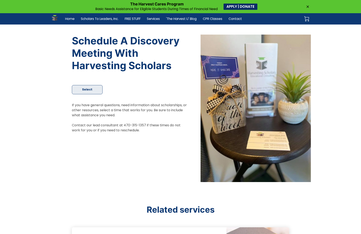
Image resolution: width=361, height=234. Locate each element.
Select (87, 89)
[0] (306, 18)
